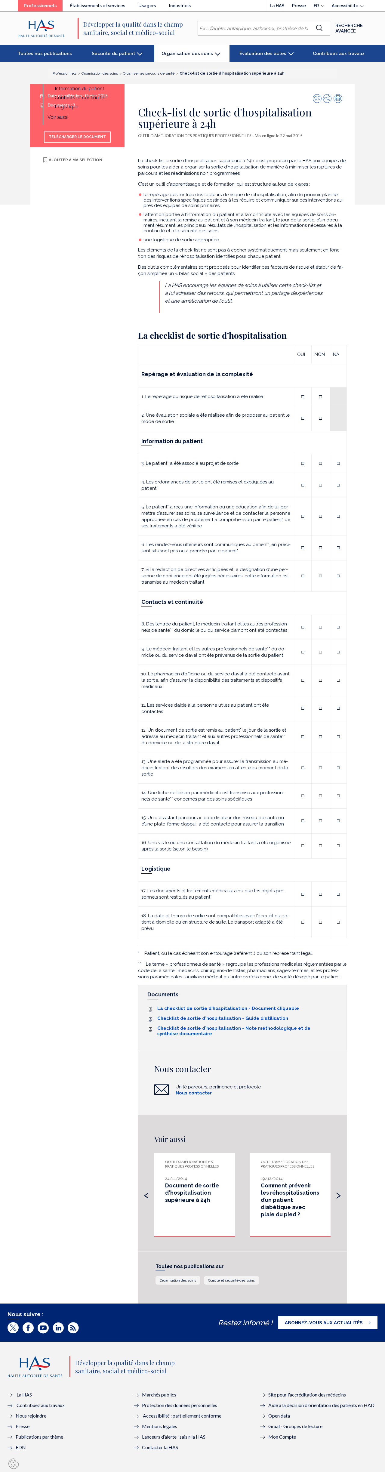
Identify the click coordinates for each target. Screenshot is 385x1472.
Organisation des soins (178, 1280)
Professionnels (43, 7)
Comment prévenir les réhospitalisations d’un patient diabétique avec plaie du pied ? (290, 1199)
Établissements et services (97, 5)
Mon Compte (282, 1437)
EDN (21, 1447)
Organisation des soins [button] (187, 56)
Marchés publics (159, 1394)
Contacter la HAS (160, 1447)
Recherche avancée (349, 28)
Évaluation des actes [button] (262, 53)
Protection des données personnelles (179, 1405)
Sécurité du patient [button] (113, 53)
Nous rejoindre (31, 1415)
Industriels (180, 5)
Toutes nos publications (45, 53)
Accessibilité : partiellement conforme (182, 1415)
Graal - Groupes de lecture (295, 1426)
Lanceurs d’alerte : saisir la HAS (173, 1437)
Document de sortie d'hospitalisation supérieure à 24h (192, 1192)
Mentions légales (159, 1426)
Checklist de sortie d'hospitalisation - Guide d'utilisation (222, 1018)
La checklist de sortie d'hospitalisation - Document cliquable (228, 1008)
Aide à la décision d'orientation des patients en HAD (321, 1405)
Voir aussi (58, 117)
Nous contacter (194, 1093)
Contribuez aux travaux (339, 53)
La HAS (277, 5)
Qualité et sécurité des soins (231, 1280)
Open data (279, 1415)
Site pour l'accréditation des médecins (307, 1394)
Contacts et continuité (79, 97)
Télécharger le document (77, 137)
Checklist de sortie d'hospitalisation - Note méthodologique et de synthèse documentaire (233, 1031)
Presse (299, 5)
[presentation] (146, 1194)
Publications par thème (39, 1437)
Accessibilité (345, 5)
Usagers (147, 5)
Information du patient (79, 88)
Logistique (66, 107)
